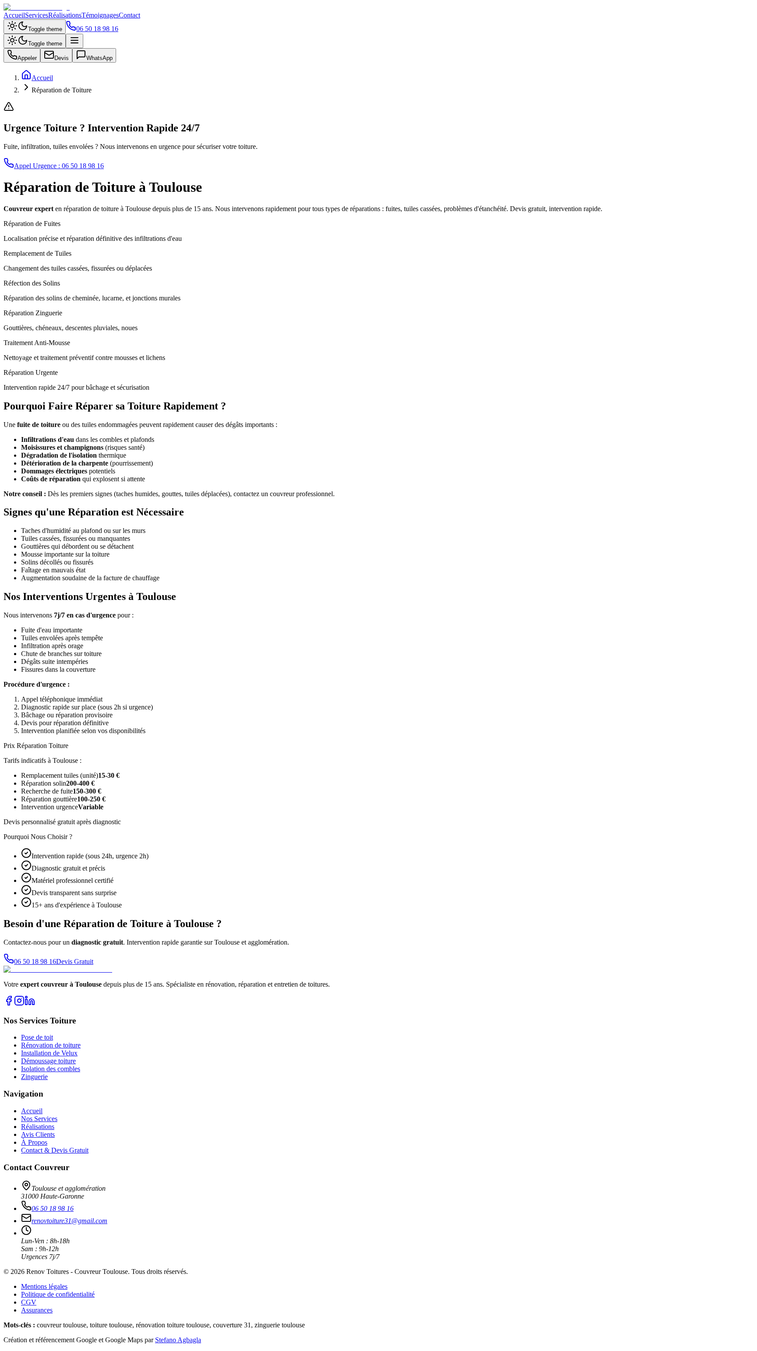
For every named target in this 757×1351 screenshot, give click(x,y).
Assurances (37, 1310)
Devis (61, 58)
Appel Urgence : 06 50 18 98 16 (59, 165)
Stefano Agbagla (178, 1340)
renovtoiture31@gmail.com (69, 1220)
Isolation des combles (50, 1068)
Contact (129, 15)
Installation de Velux (49, 1053)
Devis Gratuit (74, 961)
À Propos (34, 1142)
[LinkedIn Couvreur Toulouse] (30, 1003)
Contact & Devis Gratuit (54, 1150)
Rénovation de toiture (51, 1045)
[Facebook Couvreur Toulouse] (9, 1003)
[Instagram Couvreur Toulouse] (19, 1003)
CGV (28, 1302)
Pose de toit (37, 1037)
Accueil (14, 15)
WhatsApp (99, 58)
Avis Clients (38, 1134)
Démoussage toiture (48, 1061)
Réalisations (64, 15)
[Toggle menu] (74, 41)
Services (36, 15)
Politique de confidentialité (58, 1294)
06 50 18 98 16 (97, 28)
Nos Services (39, 1118)
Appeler (27, 58)
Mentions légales (44, 1286)
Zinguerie (34, 1076)
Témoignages (100, 15)
